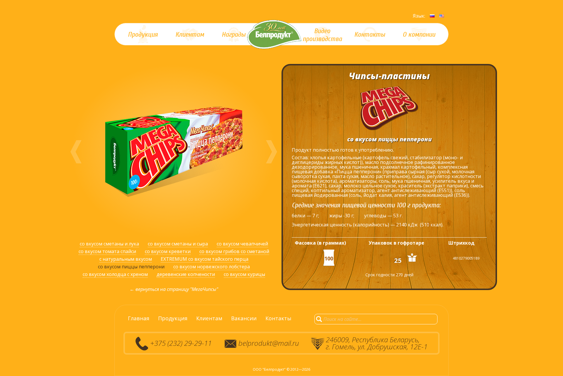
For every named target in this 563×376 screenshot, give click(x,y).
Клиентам (209, 318)
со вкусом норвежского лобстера (211, 266)
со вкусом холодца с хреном (115, 274)
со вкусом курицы (244, 274)
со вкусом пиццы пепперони (131, 266)
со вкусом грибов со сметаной (234, 251)
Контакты (278, 318)
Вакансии (244, 318)
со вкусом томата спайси (107, 251)
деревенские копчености (186, 274)
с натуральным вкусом (125, 259)
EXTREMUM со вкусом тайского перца (204, 259)
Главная (138, 318)
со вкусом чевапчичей (242, 243)
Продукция (172, 318)
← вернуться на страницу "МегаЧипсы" (174, 289)
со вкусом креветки (168, 251)
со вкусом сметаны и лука (109, 243)
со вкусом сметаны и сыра (178, 243)
